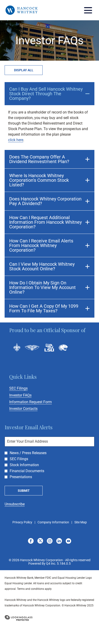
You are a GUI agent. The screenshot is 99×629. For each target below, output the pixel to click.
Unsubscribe (15, 504)
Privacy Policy (22, 522)
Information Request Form (36, 402)
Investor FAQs (26, 395)
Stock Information (24, 465)
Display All (23, 70)
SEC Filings (24, 388)
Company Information (53, 522)
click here (15, 140)
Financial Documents (27, 471)
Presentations (21, 477)
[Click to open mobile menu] (88, 10)
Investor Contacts (29, 408)
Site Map (80, 522)
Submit (24, 490)
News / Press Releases (28, 453)
